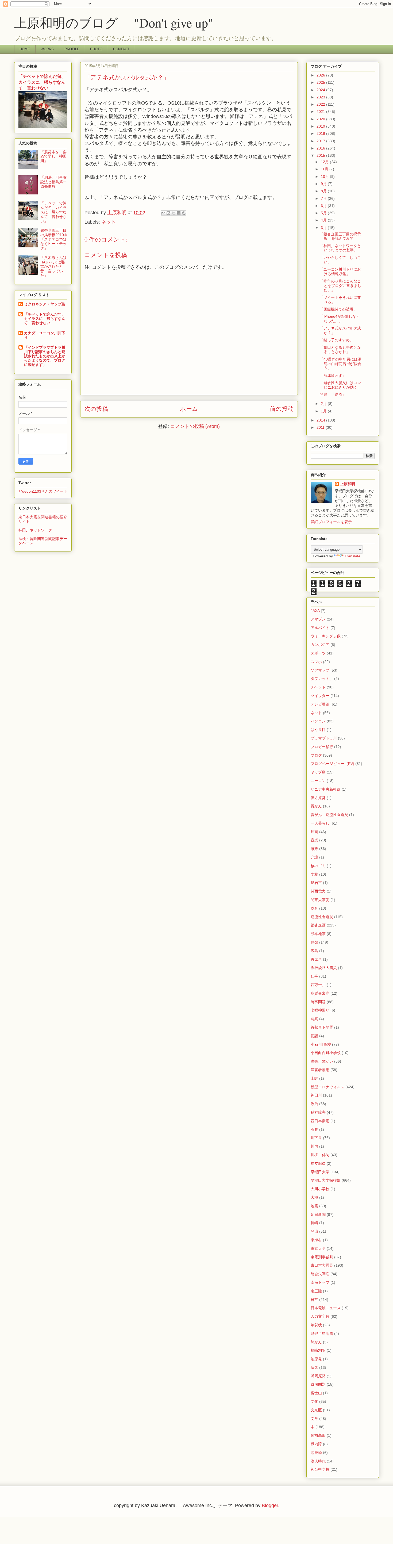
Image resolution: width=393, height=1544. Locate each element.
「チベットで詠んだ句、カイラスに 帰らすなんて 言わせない (44, 318)
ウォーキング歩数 (326, 636)
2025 (321, 82)
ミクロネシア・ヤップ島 (44, 304)
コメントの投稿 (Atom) (195, 426)
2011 (321, 427)
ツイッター (320, 696)
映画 (314, 832)
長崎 (314, 1223)
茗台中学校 (320, 1469)
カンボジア (320, 644)
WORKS (47, 49)
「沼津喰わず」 (333, 375)
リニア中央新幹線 (326, 789)
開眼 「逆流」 (333, 394)
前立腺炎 (318, 1163)
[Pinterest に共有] (183, 213)
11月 (325, 169)
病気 (314, 1367)
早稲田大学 (320, 1172)
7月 (324, 198)
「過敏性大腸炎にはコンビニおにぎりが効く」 (340, 385)
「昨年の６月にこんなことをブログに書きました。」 (340, 285)
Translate (352, 556)
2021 (321, 111)
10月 (325, 176)
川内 (314, 1146)
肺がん (316, 1342)
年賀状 (316, 1325)
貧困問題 (318, 1384)
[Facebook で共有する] (178, 213)
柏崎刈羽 (318, 1350)
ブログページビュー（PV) (332, 763)
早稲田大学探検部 (326, 1180)
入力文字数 (320, 1316)
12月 (325, 162)
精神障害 (318, 1112)
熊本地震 (318, 934)
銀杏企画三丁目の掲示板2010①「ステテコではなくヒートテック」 (53, 239)
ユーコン (318, 781)
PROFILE (71, 49)
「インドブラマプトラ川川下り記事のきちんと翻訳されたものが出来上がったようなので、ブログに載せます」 (44, 356)
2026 (321, 75)
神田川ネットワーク (35, 530)
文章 (314, 1418)
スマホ (316, 662)
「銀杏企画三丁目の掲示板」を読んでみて (340, 236)
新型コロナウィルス (327, 1087)
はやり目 (318, 729)
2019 (321, 126)
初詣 (314, 1036)
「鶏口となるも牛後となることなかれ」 (340, 349)
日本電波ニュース (326, 1308)
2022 (321, 104)
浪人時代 (318, 1461)
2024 (321, 90)
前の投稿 (282, 408)
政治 (314, 1104)
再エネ (316, 959)
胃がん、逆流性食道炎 (329, 815)
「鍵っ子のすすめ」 (336, 340)
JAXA (315, 610)
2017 (321, 141)
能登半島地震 (322, 1333)
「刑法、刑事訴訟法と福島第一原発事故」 (53, 182)
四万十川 (318, 985)
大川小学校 (320, 1189)
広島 (314, 951)
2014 (321, 420)
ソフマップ (320, 670)
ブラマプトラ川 (324, 738)
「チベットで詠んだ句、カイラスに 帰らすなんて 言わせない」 (42, 82)
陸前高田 (318, 1435)
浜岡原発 (318, 1376)
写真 (314, 1019)
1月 (324, 411)
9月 (324, 184)
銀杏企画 (318, 925)
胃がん (316, 806)
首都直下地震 (322, 1027)
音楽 (314, 840)
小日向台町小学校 (326, 1053)
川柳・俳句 (320, 1155)
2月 (324, 403)
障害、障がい (322, 1061)
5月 (324, 213)
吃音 (314, 908)
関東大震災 (320, 900)
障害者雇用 (320, 1070)
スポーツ (318, 653)
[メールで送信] (163, 213)
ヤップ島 (318, 772)
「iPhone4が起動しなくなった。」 (340, 318)
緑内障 (316, 1444)
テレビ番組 (320, 704)
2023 (321, 97)
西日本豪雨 (320, 1121)
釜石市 (316, 882)
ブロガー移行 (322, 747)
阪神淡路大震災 (324, 968)
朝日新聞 (318, 1214)
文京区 (316, 1410)
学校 (314, 874)
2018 (321, 133)
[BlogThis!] (168, 213)
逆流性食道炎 (322, 917)
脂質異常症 (320, 993)
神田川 (316, 1095)
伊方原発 (318, 798)
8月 (324, 191)
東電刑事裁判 (322, 1257)
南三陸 (316, 1291)
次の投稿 (96, 408)
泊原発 (316, 1359)
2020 (321, 119)
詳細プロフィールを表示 (331, 522)
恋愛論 (316, 1452)
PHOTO (96, 49)
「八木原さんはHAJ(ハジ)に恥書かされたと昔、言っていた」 (53, 266)
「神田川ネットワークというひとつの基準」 (340, 248)
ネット (108, 222)
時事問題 (318, 1002)
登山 (314, 1231)
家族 (314, 848)
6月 (324, 206)
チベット (318, 687)
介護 (314, 857)
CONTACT (121, 49)
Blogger (270, 1505)
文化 (314, 1401)
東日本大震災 (322, 1265)
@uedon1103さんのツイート (42, 491)
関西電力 (318, 891)
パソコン (318, 721)
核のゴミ (318, 866)
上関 (314, 1078)
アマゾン (318, 619)
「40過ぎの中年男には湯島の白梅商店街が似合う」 (340, 363)
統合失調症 (320, 1274)
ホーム (189, 408)
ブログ (316, 755)
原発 (314, 942)
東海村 (316, 1240)
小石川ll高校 (321, 1044)
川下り (316, 1138)
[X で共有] (173, 213)
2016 (321, 148)
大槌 (314, 1197)
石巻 (314, 1129)
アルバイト (320, 628)
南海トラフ (320, 1282)
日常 (314, 1299)
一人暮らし (320, 823)
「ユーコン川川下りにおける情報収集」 (340, 271)
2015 (321, 155)
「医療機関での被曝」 (338, 309)
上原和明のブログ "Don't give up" (126, 22)
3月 (324, 227)
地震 (314, 1206)
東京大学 (318, 1248)
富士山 (316, 1393)
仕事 (314, 976)
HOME (25, 49)
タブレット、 (322, 678)
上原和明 (347, 484)
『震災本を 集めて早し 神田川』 (53, 156)
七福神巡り (320, 1010)
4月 (324, 220)
